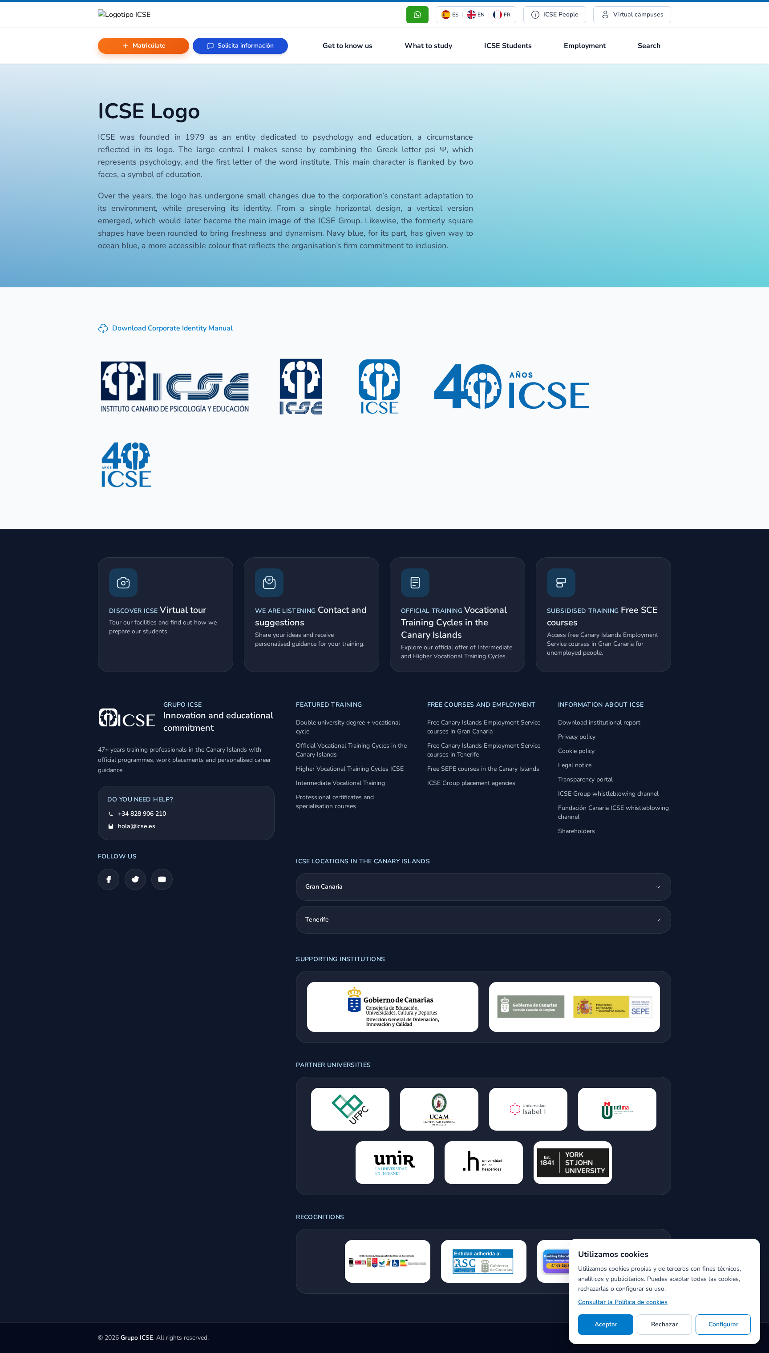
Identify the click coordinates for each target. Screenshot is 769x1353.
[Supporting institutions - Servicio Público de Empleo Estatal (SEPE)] (574, 1007)
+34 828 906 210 (142, 813)
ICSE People (561, 14)
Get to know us (347, 46)
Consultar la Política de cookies (623, 1302)
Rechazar (664, 1324)
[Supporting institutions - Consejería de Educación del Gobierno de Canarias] (392, 1007)
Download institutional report (599, 722)
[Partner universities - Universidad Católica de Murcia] (439, 1109)
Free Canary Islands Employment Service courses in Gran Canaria (483, 727)
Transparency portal (585, 779)
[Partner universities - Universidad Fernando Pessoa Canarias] (350, 1109)
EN (481, 14)
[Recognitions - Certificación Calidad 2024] (387, 1261)
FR (507, 14)
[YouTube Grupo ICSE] (162, 879)
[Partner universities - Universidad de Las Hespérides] (484, 1162)
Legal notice (574, 765)
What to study (428, 46)
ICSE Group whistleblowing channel (608, 793)
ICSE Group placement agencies (471, 783)
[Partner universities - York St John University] (573, 1162)
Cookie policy (576, 751)
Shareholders (576, 831)
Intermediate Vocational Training (340, 783)
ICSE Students (508, 46)
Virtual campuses (638, 14)
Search (649, 46)
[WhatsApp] (417, 14)
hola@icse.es (136, 826)
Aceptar (606, 1324)
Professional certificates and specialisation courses (335, 801)
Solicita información (246, 45)
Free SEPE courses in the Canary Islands (483, 769)
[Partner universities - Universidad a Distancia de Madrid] (617, 1109)
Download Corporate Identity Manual (172, 328)
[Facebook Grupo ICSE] (108, 879)
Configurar (723, 1324)
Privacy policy (576, 737)
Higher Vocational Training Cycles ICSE (350, 769)
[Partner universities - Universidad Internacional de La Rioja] (395, 1162)
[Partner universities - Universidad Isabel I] (528, 1109)
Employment (585, 46)
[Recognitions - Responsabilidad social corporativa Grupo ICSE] (483, 1261)
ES (455, 14)
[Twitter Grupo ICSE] (135, 879)
